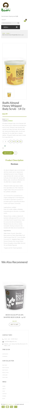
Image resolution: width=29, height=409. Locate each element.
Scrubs (7, 33)
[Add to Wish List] (15, 153)
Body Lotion (5, 372)
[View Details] (21, 324)
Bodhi (7, 119)
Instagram (5, 354)
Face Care (4, 377)
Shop (3, 391)
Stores (4, 396)
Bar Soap (4, 365)
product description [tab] (14, 160)
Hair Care (4, 375)
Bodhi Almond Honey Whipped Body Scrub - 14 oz (13, 34)
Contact (4, 393)
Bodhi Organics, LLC (10, 404)
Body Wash (5, 370)
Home (3, 33)
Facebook (4, 356)
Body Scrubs (5, 367)
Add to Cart (14, 324)
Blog (3, 398)
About (4, 388)
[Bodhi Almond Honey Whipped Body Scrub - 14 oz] (9, 93)
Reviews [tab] (14, 164)
